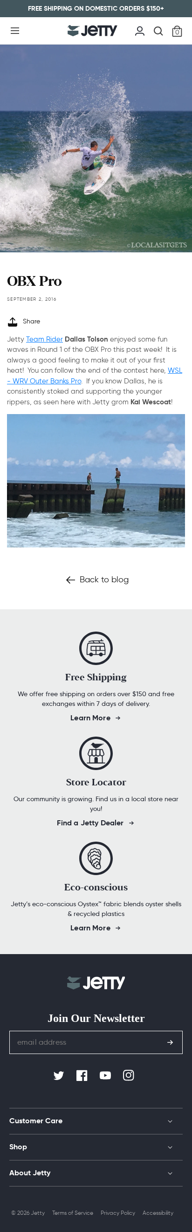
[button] (15, 30)
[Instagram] (129, 1076)
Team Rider (44, 339)
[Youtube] (106, 1076)
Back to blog (104, 579)
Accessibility (158, 1212)
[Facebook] (82, 1076)
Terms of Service (72, 1212)
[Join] (170, 1042)
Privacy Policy (118, 1212)
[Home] (92, 30)
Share (31, 321)
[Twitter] (59, 1076)
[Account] (139, 30)
